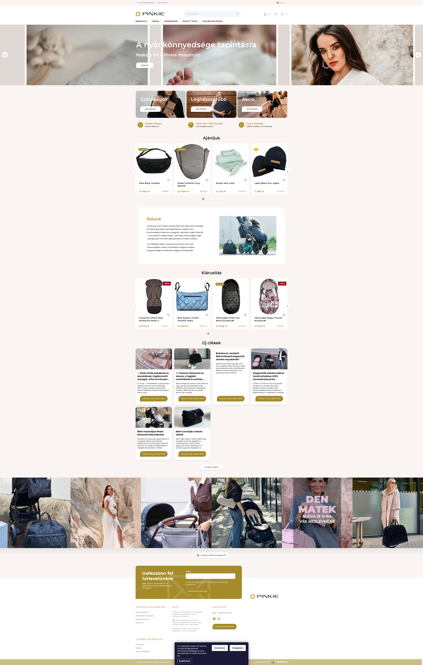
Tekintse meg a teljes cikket (153, 470)
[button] (17, 91)
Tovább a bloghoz (211, 539)
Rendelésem (163, 3)
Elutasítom (220, 648)
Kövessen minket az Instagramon (213, 627)
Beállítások (184, 661)
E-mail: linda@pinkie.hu (146, 3)
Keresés (237, 14)
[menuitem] (142, 21)
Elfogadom (237, 648)
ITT (178, 656)
